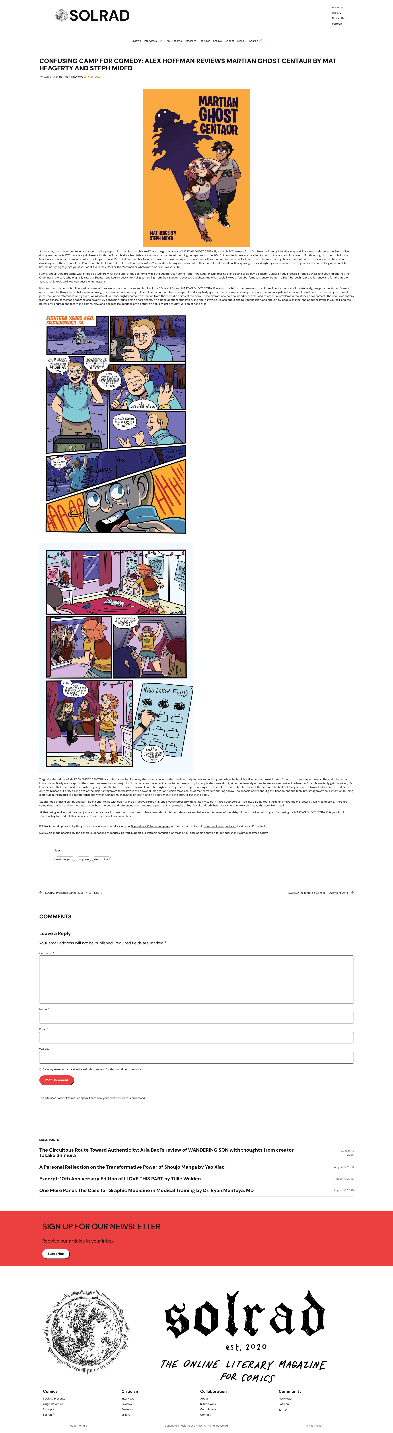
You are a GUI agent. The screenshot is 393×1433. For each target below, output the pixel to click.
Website (44, 1049)
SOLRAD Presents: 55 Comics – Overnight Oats (318, 893)
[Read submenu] (340, 13)
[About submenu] (342, 7)
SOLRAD (99, 15)
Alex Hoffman (61, 76)
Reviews (78, 76)
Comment (46, 953)
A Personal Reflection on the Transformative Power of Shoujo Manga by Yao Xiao (132, 1167)
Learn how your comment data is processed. (117, 1098)
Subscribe (56, 1254)
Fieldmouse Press (192, 1425)
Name (44, 1009)
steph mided (102, 859)
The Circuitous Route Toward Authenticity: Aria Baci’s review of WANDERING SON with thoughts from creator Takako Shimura (166, 1152)
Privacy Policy (314, 1425)
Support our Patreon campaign (150, 826)
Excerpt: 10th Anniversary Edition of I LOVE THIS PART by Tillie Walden (120, 1179)
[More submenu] (245, 41)
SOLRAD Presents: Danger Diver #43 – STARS (73, 893)
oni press (83, 859)
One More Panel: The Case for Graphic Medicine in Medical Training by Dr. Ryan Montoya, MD (146, 1190)
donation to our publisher (220, 826)
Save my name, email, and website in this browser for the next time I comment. (92, 1069)
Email (43, 1029)
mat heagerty (64, 859)
